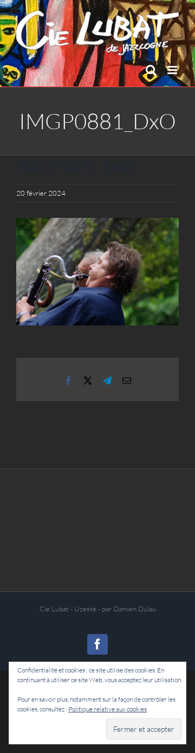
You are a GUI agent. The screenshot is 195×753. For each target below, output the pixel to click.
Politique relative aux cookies (107, 709)
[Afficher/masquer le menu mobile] (173, 70)
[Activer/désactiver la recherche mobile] (151, 70)
